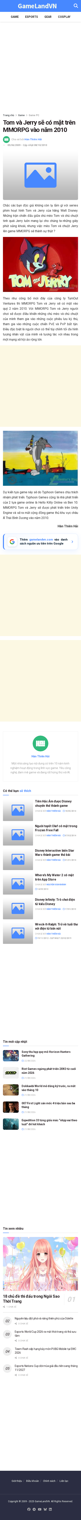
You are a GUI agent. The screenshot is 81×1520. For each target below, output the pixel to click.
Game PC (34, 115)
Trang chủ (8, 115)
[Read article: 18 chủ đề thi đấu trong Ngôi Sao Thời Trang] (40, 1264)
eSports (31, 16)
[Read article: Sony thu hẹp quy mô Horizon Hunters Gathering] (11, 1055)
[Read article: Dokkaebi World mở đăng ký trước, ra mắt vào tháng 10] (11, 1090)
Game (15, 16)
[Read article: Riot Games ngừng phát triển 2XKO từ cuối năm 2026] (11, 1072)
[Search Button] (76, 6)
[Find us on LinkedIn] (50, 1509)
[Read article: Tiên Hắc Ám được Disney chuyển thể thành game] (18, 810)
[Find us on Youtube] (39, 1509)
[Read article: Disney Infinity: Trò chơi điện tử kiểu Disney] (18, 908)
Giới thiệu (17, 1480)
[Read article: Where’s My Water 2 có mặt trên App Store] (18, 884)
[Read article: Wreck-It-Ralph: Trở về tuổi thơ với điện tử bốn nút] (18, 933)
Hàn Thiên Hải (33, 139)
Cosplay (64, 16)
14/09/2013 (42, 889)
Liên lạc (64, 1480)
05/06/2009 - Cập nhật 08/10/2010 (27, 145)
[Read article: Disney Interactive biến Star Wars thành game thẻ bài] (18, 859)
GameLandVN (37, 6)
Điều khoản (32, 1480)
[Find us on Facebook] (28, 1509)
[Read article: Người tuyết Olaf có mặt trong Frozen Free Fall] (18, 835)
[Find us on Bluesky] (45, 1509)
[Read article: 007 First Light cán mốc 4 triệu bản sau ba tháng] (11, 1107)
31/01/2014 (70, 860)
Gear (48, 16)
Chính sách (49, 1480)
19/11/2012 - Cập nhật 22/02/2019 (54, 938)
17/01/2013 (70, 909)
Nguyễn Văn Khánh (56, 885)
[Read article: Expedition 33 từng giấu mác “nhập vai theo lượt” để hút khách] (11, 1124)
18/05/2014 (70, 811)
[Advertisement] (40, 66)
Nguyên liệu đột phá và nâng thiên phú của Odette (44, 1318)
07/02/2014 (70, 835)
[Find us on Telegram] (34, 1509)
